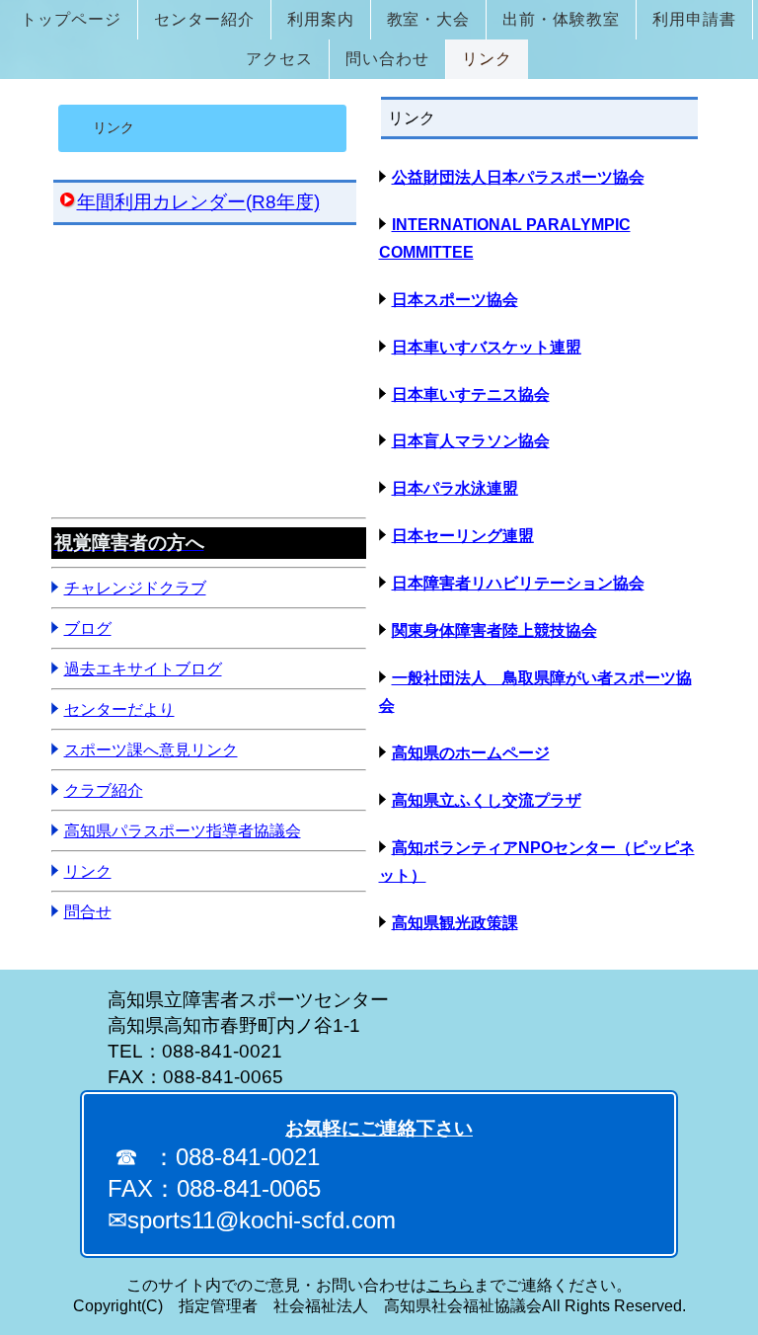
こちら (450, 1285)
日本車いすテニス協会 (471, 394)
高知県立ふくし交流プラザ (486, 800)
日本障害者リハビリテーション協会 (518, 583)
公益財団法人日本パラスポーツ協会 (518, 177)
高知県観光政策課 (455, 922)
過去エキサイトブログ (143, 669)
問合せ (88, 911)
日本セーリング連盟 (463, 535)
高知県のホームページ (471, 753)
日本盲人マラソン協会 (471, 440)
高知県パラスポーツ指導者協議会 (182, 831)
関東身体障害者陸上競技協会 (494, 630)
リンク (88, 871)
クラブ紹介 (103, 790)
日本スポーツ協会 (455, 299)
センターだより (119, 709)
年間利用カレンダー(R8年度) (198, 202)
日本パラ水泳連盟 (455, 488)
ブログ (88, 628)
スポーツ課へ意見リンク (151, 750)
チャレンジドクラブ (135, 588)
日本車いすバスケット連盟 (486, 347)
